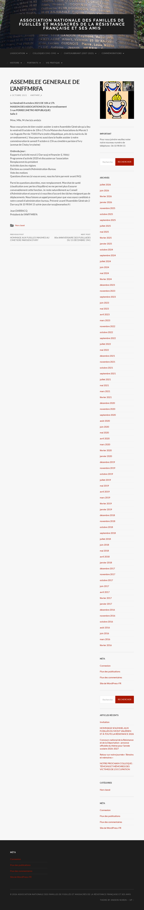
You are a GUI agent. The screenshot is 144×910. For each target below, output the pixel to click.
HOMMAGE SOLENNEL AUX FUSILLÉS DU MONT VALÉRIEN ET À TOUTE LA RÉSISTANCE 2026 (117, 731)
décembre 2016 (107, 609)
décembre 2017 (107, 568)
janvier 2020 (106, 456)
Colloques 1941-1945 (44, 53)
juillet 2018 (105, 539)
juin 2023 (104, 302)
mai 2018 (104, 550)
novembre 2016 (107, 615)
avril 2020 (105, 438)
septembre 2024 (108, 255)
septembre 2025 (108, 220)
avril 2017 (105, 592)
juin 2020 (104, 426)
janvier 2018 (106, 562)
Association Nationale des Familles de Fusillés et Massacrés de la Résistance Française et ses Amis (72, 24)
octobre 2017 (106, 580)
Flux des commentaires (111, 677)
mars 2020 (105, 444)
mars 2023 (105, 320)
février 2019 (106, 503)
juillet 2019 (105, 479)
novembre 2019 (107, 468)
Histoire (14, 63)
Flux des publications (110, 671)
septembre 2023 (108, 296)
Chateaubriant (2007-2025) (79, 53)
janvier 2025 (106, 243)
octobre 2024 (106, 249)
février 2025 (106, 237)
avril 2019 (105, 491)
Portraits (32, 63)
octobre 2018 (106, 527)
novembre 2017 (107, 574)
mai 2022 (104, 349)
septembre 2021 (108, 373)
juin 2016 (104, 633)
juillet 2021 (105, 379)
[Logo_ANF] (113, 86)
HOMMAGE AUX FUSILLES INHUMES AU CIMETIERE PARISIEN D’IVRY (29, 237)
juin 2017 (104, 586)
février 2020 (106, 450)
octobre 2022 (106, 332)
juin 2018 (104, 544)
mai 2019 (104, 485)
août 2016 (105, 627)
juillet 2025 (105, 225)
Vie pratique (53, 63)
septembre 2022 (108, 338)
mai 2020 (104, 432)
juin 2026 (104, 190)
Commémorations (112, 53)
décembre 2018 (107, 515)
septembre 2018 (108, 533)
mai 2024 (104, 273)
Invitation (104, 722)
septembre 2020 (108, 414)
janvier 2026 (106, 202)
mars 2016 (105, 639)
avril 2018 (105, 556)
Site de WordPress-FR (110, 683)
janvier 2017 (106, 603)
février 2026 (106, 196)
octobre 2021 (106, 367)
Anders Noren (119, 900)
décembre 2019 (107, 462)
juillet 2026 (105, 184)
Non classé (20, 225)
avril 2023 (105, 314)
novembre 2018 (107, 521)
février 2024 (106, 279)
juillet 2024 (105, 261)
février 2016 (106, 645)
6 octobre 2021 (18, 95)
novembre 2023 (107, 290)
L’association (17, 53)
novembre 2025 (107, 208)
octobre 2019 (106, 474)
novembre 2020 (107, 409)
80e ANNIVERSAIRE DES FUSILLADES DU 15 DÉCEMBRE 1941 (72, 237)
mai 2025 (104, 231)
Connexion (105, 665)
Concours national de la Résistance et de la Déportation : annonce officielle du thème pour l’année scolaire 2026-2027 (116, 744)
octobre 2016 (106, 621)
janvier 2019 (106, 509)
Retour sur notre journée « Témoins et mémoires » (117, 756)
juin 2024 (104, 267)
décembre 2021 (107, 355)
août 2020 (105, 420)
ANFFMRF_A (36, 95)
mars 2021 (105, 391)
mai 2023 (104, 308)
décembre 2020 (107, 403)
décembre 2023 (107, 284)
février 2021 (106, 397)
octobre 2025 (106, 214)
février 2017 (106, 598)
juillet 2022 (105, 344)
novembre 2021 (107, 361)
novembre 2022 (107, 326)
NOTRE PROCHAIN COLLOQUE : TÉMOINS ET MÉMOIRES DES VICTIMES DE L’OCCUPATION (116, 766)
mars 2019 (105, 497)
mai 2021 (104, 385)
